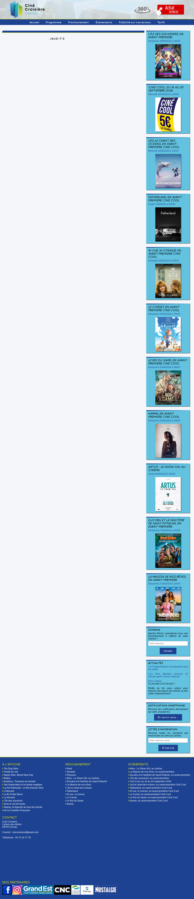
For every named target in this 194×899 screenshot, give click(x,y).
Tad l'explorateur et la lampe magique (23, 784)
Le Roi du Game (75, 800)
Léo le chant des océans (79, 788)
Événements (104, 22)
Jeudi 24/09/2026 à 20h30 (161, 474)
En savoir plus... (168, 717)
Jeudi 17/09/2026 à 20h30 (161, 204)
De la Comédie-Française (17, 810)
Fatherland (72, 791)
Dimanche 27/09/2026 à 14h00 (164, 530)
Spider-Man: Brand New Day (18, 775)
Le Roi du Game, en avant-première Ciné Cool (168, 362)
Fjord (69, 768)
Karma (70, 804)
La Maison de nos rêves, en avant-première (167, 578)
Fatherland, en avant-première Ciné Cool (165, 198)
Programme (53, 22)
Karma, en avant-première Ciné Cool (163, 415)
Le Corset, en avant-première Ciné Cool (164, 308)
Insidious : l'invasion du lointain (20, 781)
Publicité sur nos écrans (135, 22)
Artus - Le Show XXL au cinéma (166, 468)
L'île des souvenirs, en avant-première (165, 35)
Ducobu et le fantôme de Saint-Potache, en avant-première (166, 523)
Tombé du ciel (11, 771)
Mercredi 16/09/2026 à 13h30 (163, 94)
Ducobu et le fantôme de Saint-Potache (87, 781)
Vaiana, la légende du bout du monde (23, 807)
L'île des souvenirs (13, 800)
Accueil (34, 22)
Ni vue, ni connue (76, 794)
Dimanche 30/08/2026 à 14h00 (164, 41)
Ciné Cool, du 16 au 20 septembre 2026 (166, 89)
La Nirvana (9, 797)
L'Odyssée (9, 791)
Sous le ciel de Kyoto (14, 804)
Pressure (71, 775)
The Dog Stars (11, 768)
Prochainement (78, 22)
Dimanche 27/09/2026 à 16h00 (164, 583)
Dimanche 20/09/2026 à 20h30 (164, 420)
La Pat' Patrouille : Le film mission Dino (24, 788)
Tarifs (161, 22)
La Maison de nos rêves (79, 784)
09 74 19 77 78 (23, 837)
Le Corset (72, 797)
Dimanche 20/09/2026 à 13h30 (164, 314)
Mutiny (7, 778)
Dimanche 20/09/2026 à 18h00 (164, 367)
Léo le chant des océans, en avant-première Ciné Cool (163, 144)
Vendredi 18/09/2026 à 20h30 (163, 260)
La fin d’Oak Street (13, 794)
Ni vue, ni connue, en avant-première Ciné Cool (164, 253)
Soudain (71, 771)
